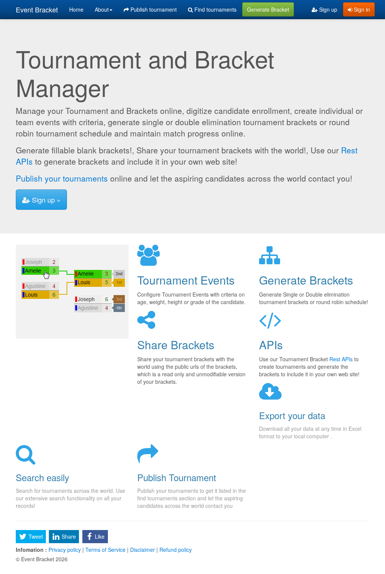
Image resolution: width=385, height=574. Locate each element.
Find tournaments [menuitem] (214, 9)
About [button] (102, 9)
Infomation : (31, 549)
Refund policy (175, 549)
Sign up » (45, 199)
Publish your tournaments (62, 178)
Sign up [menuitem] (327, 9)
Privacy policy (64, 549)
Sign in (361, 9)
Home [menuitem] (76, 9)
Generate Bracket (268, 9)
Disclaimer (142, 549)
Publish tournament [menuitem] (153, 9)
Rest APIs (341, 359)
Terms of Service (105, 549)
